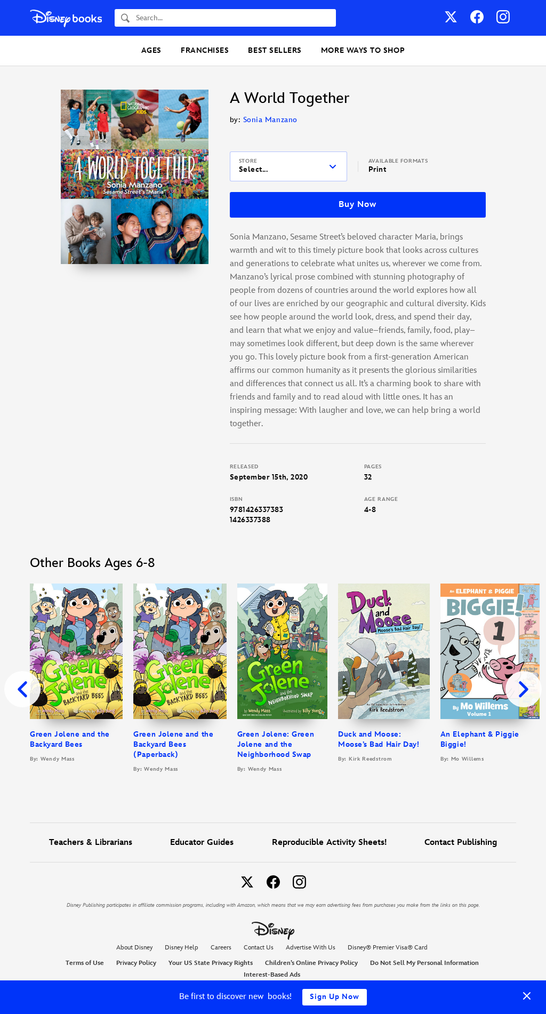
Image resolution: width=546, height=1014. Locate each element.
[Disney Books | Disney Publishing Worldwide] (66, 18)
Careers (221, 948)
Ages (151, 50)
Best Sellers (274, 50)
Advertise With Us (310, 948)
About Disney (134, 948)
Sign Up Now (334, 996)
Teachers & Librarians (90, 842)
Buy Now (357, 204)
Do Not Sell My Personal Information (424, 963)
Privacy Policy (136, 963)
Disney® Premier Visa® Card (388, 948)
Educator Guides (202, 842)
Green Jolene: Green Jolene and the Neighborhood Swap (275, 744)
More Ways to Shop (363, 50)
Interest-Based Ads (272, 975)
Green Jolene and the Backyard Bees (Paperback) (173, 744)
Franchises (205, 50)
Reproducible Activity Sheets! (329, 842)
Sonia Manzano (270, 119)
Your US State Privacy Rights (210, 963)
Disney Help (181, 948)
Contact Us (259, 948)
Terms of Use (85, 963)
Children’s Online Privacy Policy (311, 963)
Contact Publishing (460, 842)
